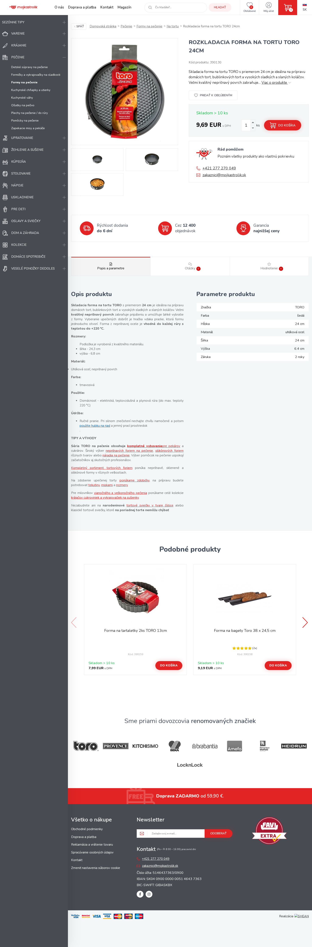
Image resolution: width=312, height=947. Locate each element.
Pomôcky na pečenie (25, 121)
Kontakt (106, 7)
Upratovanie (22, 138)
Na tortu (173, 26)
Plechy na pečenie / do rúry (29, 113)
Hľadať (220, 7)
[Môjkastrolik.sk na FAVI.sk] (269, 831)
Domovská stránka (103, 26)
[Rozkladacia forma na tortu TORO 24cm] (124, 91)
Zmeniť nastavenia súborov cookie (95, 868)
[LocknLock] (190, 765)
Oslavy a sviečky (26, 221)
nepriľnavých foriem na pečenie (129, 451)
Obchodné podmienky (87, 829)
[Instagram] (149, 894)
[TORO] (86, 746)
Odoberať (218, 833)
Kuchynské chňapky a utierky (30, 90)
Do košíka (286, 125)
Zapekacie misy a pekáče (28, 128)
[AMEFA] (234, 746)
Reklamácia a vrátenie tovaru (92, 844)
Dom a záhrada (25, 233)
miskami (107, 485)
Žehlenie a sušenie (27, 150)
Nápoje (17, 185)
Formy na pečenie (149, 26)
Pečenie (17, 57)
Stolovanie (21, 173)
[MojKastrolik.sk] (23, 7)
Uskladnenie (22, 197)
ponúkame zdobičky (134, 480)
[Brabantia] (205, 746)
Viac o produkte (274, 82)
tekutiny (94, 485)
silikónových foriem (169, 451)
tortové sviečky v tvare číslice (149, 505)
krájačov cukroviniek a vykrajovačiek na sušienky (105, 497)
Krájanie (18, 45)
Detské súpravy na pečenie (29, 67)
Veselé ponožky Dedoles (33, 268)
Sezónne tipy (13, 22)
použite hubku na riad (95, 426)
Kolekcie (19, 245)
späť (80, 26)
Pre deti (18, 209)
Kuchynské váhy (22, 98)
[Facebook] (140, 894)
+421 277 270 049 (219, 168)
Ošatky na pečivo (22, 105)
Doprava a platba (82, 7)
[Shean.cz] (301, 916)
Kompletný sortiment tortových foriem (101, 468)
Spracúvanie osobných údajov (92, 852)
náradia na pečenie (116, 455)
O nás (59, 7)
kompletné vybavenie (144, 446)
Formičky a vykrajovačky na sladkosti (35, 75)
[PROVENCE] (115, 746)
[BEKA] (175, 746)
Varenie (18, 33)
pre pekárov (171, 446)
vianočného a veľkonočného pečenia (120, 493)
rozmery (122, 485)
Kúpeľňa (18, 161)
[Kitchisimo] (145, 746)
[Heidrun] (294, 746)
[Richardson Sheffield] (264, 746)
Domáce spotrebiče (28, 257)
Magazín (124, 7)
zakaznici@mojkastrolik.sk (224, 175)
